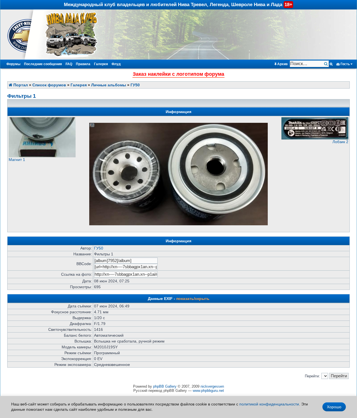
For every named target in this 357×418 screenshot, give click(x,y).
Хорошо (334, 407)
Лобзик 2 (340, 142)
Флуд (116, 64)
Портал (20, 85)
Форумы (13, 64)
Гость (345, 64)
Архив (282, 64)
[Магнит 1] (42, 156)
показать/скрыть (192, 298)
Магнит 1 (17, 159)
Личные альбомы (108, 85)
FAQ (69, 64)
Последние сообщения (43, 64)
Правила (83, 64)
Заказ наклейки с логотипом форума (178, 74)
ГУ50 (135, 85)
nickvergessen (212, 386)
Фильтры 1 (21, 96)
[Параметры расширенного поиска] (331, 64)
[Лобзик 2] (314, 138)
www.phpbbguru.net (208, 390)
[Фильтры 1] (178, 125)
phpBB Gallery (165, 386)
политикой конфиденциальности (269, 404)
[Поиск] (326, 64)
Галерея (101, 64)
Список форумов (49, 85)
